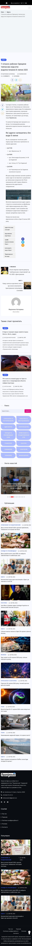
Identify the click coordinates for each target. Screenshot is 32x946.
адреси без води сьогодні (9, 228)
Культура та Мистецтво (23, 419)
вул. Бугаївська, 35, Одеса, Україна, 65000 (13, 792)
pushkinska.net (26, 943)
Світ (24, 443)
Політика (24, 426)
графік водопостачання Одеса (9, 242)
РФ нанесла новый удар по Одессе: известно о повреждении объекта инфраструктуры (15, 381)
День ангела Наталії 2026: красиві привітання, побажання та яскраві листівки (11, 864)
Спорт (23, 449)
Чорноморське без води (9, 255)
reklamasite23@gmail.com (9, 798)
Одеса (8, 12)
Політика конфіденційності (10, 820)
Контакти (5, 827)
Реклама (4, 824)
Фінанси (23, 455)
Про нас (4, 814)
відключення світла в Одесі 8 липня (16, 219)
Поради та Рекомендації (8, 435)
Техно (8, 455)
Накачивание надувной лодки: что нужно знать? (15, 735)
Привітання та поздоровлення (23, 435)
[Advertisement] (16, 34)
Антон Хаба (7, 386)
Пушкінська (12, 118)
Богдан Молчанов (9, 337)
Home (2, 12)
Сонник (8, 449)
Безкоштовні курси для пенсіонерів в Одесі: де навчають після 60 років (16, 486)
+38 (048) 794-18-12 (7, 795)
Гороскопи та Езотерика (8, 419)
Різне (8, 443)
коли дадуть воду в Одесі (8, 249)
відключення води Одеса (8, 234)
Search (28, 411)
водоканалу (16, 111)
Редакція (4, 817)
